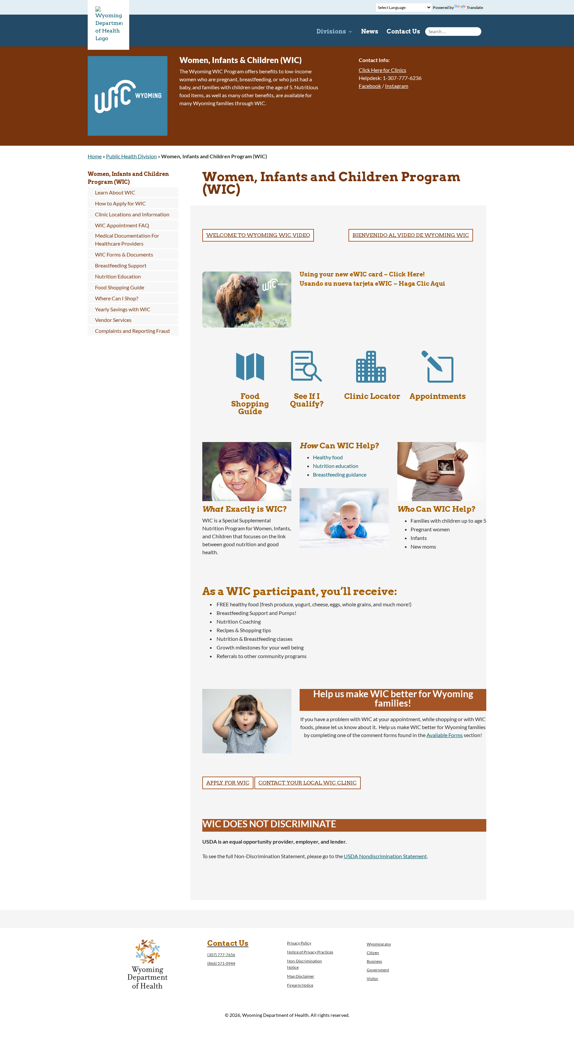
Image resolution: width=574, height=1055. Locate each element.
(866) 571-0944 (221, 963)
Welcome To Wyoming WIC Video (258, 235)
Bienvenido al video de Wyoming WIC (410, 235)
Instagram (396, 86)
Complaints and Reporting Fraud (132, 331)
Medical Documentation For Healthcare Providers (127, 239)
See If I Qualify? (307, 400)
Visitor (372, 978)
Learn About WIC (115, 192)
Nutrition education (335, 466)
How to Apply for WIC (120, 203)
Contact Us (403, 32)
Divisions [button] (331, 32)
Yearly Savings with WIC (122, 309)
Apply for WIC (227, 783)
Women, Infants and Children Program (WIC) (128, 178)
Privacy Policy (299, 943)
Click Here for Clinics (382, 70)
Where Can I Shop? (116, 298)
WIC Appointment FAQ (122, 225)
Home (95, 156)
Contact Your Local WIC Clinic (307, 783)
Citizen (373, 952)
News (369, 32)
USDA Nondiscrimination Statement (385, 856)
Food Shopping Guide (119, 287)
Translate (475, 7)
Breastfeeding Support (120, 265)
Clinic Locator (372, 396)
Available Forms (445, 735)
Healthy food (328, 457)
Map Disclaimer (300, 976)
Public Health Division (131, 156)
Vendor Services (113, 320)
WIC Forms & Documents (124, 254)
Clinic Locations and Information (132, 214)
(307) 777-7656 (221, 954)
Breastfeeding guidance (339, 474)
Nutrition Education (118, 276)
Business (374, 961)
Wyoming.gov (379, 944)
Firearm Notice (300, 985)
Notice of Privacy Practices (310, 951)
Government (378, 969)
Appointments (438, 396)
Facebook (370, 86)
